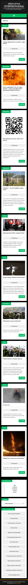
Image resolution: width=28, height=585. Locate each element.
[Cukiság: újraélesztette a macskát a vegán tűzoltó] (14, 39)
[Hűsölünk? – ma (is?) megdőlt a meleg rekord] (14, 185)
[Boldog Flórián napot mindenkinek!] (14, 318)
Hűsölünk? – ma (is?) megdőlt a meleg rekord (13, 188)
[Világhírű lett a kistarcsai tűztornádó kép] (14, 455)
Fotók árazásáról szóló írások (14, 523)
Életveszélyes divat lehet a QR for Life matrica (13, 139)
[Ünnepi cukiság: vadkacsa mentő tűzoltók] (14, 274)
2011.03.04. (15, 463)
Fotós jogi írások (14, 518)
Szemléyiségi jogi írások (14, 546)
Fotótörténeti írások (14, 551)
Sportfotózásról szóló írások (14, 560)
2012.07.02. (15, 194)
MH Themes (18, 583)
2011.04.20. (15, 364)
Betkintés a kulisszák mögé (14, 532)
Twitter (14, 492)
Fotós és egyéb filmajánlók (14, 513)
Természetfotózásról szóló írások (14, 556)
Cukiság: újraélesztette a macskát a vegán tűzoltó (14, 42)
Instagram (14, 489)
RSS (15, 485)
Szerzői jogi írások (14, 542)
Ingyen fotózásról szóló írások (14, 565)
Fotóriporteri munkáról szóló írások (14, 570)
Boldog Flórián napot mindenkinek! (12, 321)
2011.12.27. (14, 282)
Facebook (14, 487)
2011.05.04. (15, 326)
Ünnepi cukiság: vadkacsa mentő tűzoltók (14, 277)
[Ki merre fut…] (14, 402)
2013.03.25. (15, 95)
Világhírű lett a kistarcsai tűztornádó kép (13, 458)
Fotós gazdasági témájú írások (14, 537)
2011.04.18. (15, 410)
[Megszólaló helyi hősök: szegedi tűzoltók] (14, 230)
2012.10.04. (15, 145)
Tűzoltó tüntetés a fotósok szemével (12, 359)
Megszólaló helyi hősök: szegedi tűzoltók (13, 233)
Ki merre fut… (6, 405)
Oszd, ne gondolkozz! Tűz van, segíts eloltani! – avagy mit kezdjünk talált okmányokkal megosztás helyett (12, 88)
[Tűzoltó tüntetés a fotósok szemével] (14, 356)
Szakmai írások (14, 527)
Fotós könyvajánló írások (14, 575)
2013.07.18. (15, 48)
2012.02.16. (15, 238)
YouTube (15, 490)
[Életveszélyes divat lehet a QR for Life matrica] (14, 136)
